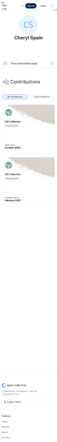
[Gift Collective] (8, 112)
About (5, 432)
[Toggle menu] (51, 6)
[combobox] (25, 402)
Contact (6, 437)
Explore (5, 427)
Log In (43, 6)
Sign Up (31, 6)
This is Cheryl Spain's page (24, 63)
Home (4, 421)
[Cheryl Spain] (5, 63)
